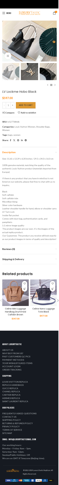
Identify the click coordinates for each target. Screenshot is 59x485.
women (16, 135)
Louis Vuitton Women (25, 126)
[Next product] (55, 85)
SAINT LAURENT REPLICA (15, 401)
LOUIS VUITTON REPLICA (15, 381)
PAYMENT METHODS (13, 360)
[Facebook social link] (10, 140)
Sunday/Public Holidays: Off (16, 455)
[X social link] (14, 140)
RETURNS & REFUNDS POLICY (17, 423)
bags (10, 135)
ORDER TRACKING (11, 369)
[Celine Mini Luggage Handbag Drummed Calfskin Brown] (15, 292)
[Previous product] (47, 85)
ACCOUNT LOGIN (11, 366)
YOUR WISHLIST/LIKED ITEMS (17, 363)
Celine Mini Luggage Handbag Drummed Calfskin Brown (15, 311)
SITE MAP (7, 433)
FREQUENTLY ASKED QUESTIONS (19, 413)
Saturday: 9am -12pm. (13, 451)
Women (6, 130)
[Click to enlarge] (8, 55)
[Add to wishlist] (24, 283)
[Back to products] (51, 85)
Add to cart (26, 105)
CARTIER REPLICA (11, 395)
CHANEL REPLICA (11, 391)
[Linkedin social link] (22, 140)
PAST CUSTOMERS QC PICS (16, 356)
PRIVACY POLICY (11, 426)
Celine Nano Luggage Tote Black (43, 310)
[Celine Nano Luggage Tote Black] (43, 292)
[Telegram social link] (26, 140)
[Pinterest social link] (18, 140)
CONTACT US (9, 416)
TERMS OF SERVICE (12, 430)
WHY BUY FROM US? (12, 353)
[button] (5, 41)
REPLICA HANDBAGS (13, 385)
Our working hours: (12, 445)
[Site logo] (29, 13)
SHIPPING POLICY (11, 420)
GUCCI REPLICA (10, 388)
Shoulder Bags (43, 126)
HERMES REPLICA (11, 398)
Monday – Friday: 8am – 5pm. (16, 448)
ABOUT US (7, 350)
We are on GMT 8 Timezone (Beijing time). (23, 458)
